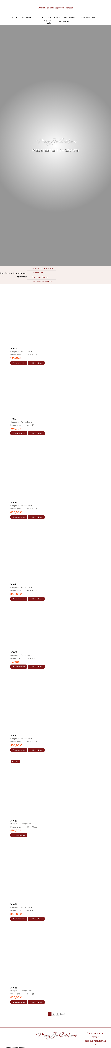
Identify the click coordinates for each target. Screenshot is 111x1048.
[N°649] (38, 471)
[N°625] (38, 957)
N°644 (13, 584)
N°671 (13, 348)
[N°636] (38, 789)
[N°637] (38, 704)
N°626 (13, 904)
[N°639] (38, 629)
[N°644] (38, 554)
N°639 (13, 652)
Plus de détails (37, 363)
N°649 (13, 502)
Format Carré (26, 351)
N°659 (13, 419)
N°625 (13, 987)
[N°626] (38, 873)
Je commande (20, 363)
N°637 (13, 735)
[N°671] (38, 320)
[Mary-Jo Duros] (47, 1042)
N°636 (13, 820)
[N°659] (38, 394)
